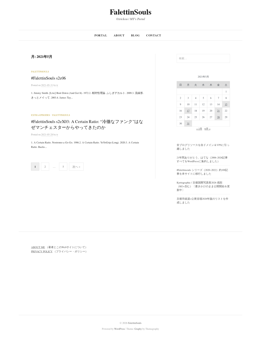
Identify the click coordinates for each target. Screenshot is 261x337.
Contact (153, 35)
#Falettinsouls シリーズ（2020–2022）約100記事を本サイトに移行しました (202, 171)
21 (218, 110)
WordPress (119, 328)
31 (188, 123)
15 (226, 104)
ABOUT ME (38, 247)
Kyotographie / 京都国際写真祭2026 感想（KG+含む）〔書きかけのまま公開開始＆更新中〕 (203, 186)
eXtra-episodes (40, 115)
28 (218, 117)
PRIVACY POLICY (42, 251)
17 (188, 110)
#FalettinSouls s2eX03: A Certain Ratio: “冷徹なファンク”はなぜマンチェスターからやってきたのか (87, 124)
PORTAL (100, 35)
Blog (135, 35)
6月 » (207, 128)
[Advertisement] (184, 270)
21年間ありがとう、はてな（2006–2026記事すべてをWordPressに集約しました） (202, 159)
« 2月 (199, 128)
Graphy (138, 328)
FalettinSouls (130, 11)
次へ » (76, 166)
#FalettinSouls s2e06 (48, 78)
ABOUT (119, 35)
